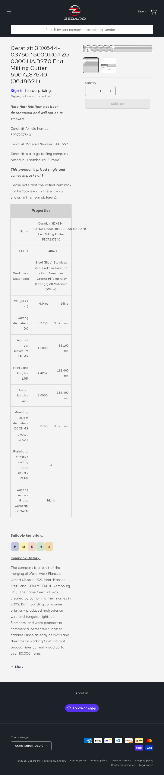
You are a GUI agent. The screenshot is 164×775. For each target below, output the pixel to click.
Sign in (142, 11)
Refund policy (78, 760)
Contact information (123, 765)
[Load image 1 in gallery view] (91, 65)
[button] (9, 11)
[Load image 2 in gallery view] (108, 65)
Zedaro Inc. (34, 760)
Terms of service (121, 760)
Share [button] (19, 666)
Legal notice (146, 765)
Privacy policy (99, 760)
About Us (82, 693)
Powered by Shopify (54, 760)
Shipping (16, 96)
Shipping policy (144, 760)
